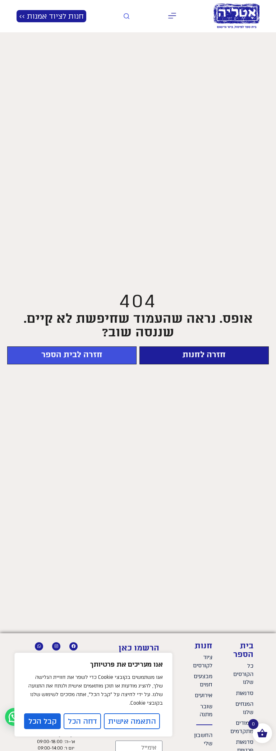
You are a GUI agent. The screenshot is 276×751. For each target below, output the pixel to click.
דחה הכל (82, 721)
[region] (93, 695)
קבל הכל (42, 721)
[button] (172, 16)
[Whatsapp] (39, 646)
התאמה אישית (132, 721)
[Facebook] (73, 646)
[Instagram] (56, 646)
